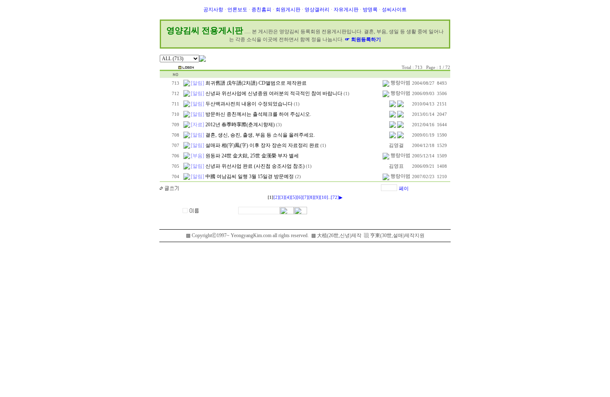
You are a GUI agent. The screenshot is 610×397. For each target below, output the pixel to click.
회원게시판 (288, 9)
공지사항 (213, 9)
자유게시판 (346, 9)
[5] (294, 197)
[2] (276, 197)
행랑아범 (400, 83)
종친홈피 (261, 9)
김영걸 (396, 145)
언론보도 (237, 9)
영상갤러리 (317, 9)
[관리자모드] (168, 67)
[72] (335, 197)
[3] (282, 197)
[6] (300, 197)
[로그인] (186, 67)
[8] (311, 197)
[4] (288, 197)
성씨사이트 (394, 9)
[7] (305, 197)
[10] (324, 197)
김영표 (396, 166)
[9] (317, 197)
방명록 (370, 9)
